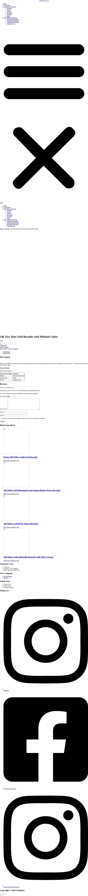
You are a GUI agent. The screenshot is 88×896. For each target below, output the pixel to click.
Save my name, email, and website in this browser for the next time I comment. (23, 418)
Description (6, 352)
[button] (44, 115)
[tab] (45, 352)
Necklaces (9, 13)
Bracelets (9, 8)
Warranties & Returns (13, 22)
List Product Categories (9, 7)
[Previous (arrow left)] (0, 895)
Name (2, 412)
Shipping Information (12, 19)
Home (5, 3)
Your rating (3, 396)
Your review (4, 409)
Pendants (9, 14)
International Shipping (13, 20)
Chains (9, 10)
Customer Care (11, 24)
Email (2, 415)
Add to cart (3, 345)
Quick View (16, 460)
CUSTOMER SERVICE (10, 17)
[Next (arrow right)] (2, 895)
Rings (8, 16)
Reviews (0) (6, 353)
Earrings (9, 11)
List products (6, 5)
